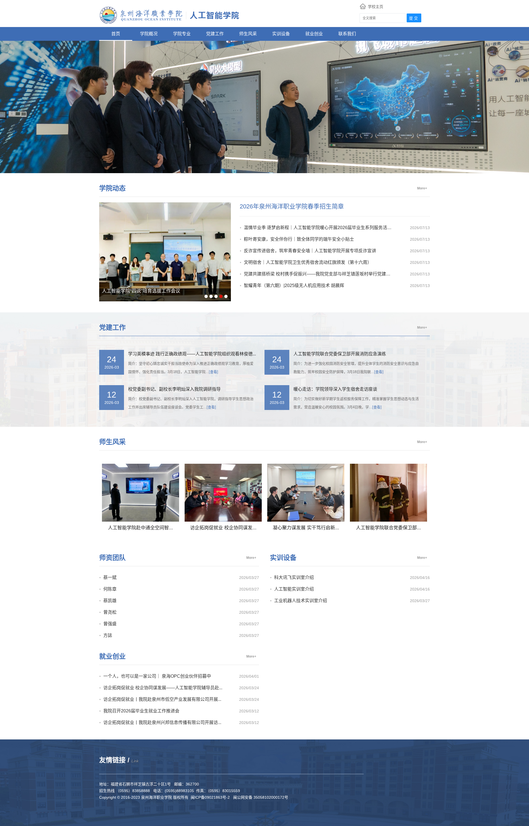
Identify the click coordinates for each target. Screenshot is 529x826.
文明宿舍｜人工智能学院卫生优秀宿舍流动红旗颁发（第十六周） (308, 262)
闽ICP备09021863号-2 (211, 797)
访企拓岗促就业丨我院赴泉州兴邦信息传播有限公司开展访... (162, 722)
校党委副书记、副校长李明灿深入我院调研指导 (174, 389)
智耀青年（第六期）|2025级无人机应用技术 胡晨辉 (294, 285)
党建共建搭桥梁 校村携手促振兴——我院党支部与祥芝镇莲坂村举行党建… (317, 274)
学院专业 (182, 33)
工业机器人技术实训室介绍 (300, 600)
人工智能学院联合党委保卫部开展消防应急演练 (339, 354)
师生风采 (248, 33)
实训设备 (281, 33)
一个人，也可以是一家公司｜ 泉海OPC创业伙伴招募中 (157, 676)
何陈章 (110, 589)
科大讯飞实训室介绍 (294, 577)
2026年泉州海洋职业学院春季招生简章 (292, 206)
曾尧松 (110, 612)
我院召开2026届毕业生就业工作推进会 (141, 711)
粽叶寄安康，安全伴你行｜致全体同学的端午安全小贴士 (299, 239)
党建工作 (215, 33)
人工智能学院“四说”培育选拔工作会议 (141, 291)
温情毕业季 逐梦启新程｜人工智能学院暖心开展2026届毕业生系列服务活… (318, 227)
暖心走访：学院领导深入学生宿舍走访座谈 (335, 389)
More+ (422, 188)
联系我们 (347, 33)
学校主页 (375, 7)
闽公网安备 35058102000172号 (260, 797)
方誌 (107, 635)
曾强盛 (110, 623)
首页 (115, 33)
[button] (206, 296)
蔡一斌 (110, 577)
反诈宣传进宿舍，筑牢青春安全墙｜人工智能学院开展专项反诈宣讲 (310, 250)
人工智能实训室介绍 (294, 589)
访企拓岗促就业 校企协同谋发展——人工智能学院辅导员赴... (162, 687)
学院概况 (149, 33)
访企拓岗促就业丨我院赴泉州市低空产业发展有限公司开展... (162, 699)
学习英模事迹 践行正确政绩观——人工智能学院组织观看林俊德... (192, 354)
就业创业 (314, 33)
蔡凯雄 (110, 600)
